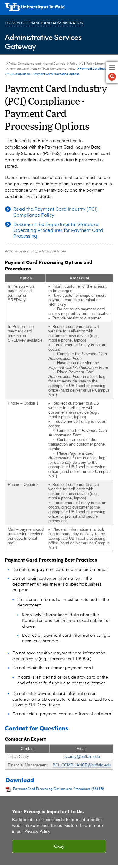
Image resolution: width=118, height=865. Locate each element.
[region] (59, 830)
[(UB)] (59, 9)
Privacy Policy (37, 832)
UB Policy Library (93, 63)
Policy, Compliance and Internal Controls (36, 63)
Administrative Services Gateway (43, 41)
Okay (59, 846)
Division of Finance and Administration (44, 23)
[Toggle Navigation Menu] (112, 72)
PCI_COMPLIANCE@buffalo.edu (82, 765)
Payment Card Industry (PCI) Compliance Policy (41, 68)
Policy (73, 63)
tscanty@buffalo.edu (82, 756)
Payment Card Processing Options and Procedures (58, 789)
